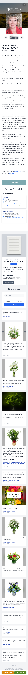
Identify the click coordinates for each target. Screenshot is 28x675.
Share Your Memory (8, 282)
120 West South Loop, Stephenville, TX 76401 (15, 203)
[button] (14, 331)
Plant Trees (20, 205)
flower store (12, 173)
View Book (6, 264)
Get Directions (8, 205)
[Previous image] (3, 331)
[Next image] (25, 331)
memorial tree (17, 171)
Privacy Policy (10, 669)
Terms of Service (18, 669)
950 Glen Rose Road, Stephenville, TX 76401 (14, 217)
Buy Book (14, 264)
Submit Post (14, 304)
